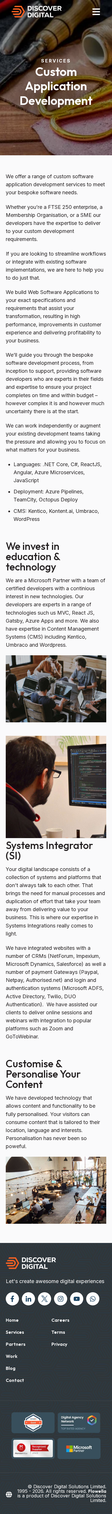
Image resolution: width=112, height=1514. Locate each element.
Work (12, 1356)
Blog (11, 1368)
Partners (16, 1344)
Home (12, 1320)
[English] (9, 1494)
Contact (15, 1380)
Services (15, 1332)
